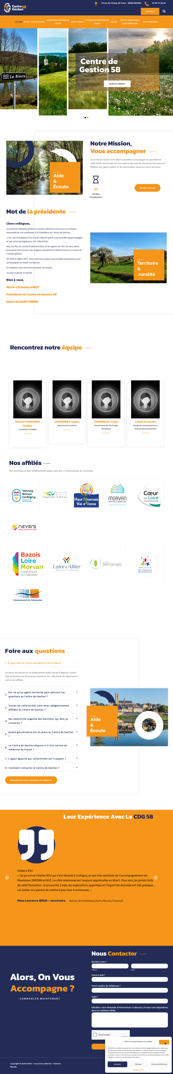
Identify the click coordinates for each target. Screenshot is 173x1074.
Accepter (117, 1064)
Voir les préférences (159, 1064)
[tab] (41, 663)
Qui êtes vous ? (100, 961)
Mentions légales (138, 1070)
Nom (132, 970)
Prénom (94, 970)
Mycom (13, 1066)
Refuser (138, 1064)
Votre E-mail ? (99, 975)
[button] (164, 1042)
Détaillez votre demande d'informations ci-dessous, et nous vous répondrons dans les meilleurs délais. (130, 1009)
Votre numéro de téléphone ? (107, 985)
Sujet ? (96, 996)
